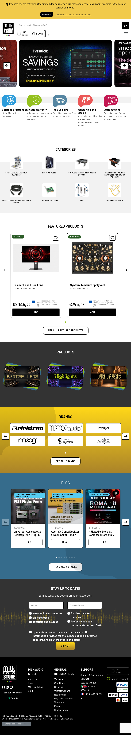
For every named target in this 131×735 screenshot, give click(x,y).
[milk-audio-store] (8, 29)
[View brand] (27, 428)
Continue (46, 14)
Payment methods (63, 698)
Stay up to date (88, 682)
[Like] (56, 238)
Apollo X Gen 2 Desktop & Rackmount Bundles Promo (65, 533)
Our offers (109, 376)
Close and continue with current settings (73, 14)
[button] (124, 63)
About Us (32, 679)
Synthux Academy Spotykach (87, 285)
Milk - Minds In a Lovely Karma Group (57, 719)
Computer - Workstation (24, 289)
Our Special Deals (114, 200)
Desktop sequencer (79, 289)
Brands (31, 683)
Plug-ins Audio (49, 173)
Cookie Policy (61, 710)
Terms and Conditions (59, 681)
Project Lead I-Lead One (28, 285)
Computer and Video (49, 200)
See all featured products (65, 330)
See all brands (65, 461)
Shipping (58, 687)
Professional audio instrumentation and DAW (86, 623)
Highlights (65, 376)
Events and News (99, 494)
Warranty (59, 702)
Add (36, 312)
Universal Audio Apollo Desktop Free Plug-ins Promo (27, 533)
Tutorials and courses (45, 622)
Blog (30, 691)
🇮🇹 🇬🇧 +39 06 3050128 (88, 688)
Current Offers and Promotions (26, 495)
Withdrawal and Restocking (62, 693)
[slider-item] (65, 63)
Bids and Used (41, 618)
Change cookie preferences (16, 724)
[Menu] (126, 34)
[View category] (16, 163)
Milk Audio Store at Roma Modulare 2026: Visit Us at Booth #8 (102, 533)
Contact (85, 679)
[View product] (36, 257)
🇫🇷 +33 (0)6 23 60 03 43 (91, 696)
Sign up (65, 646)
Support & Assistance (92, 675)
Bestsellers (22, 376)
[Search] (125, 25)
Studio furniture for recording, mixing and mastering (114, 175)
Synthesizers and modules (81, 615)
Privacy (58, 706)
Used (82, 200)
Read (28, 542)
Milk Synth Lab (35, 687)
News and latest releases (47, 613)
